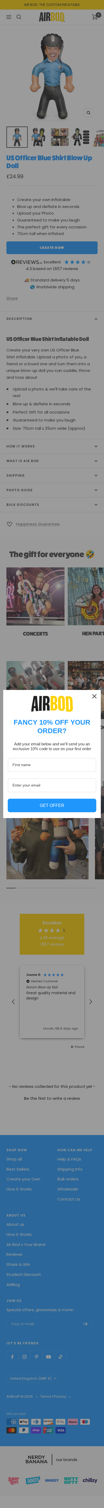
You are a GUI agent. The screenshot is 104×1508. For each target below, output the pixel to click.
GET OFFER (52, 805)
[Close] (94, 696)
